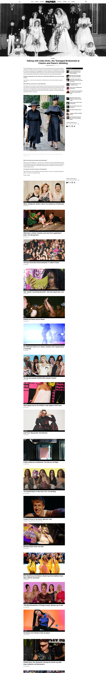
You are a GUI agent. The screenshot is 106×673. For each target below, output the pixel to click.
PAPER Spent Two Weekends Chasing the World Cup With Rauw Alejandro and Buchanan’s (42, 663)
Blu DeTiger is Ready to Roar (75, 109)
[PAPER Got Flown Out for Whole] (44, 306)
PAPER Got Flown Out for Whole (34, 319)
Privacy (75, 180)
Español (73, 1)
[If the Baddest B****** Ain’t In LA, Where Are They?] (68, 84)
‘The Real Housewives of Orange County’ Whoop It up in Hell (43, 605)
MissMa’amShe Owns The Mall (33, 546)
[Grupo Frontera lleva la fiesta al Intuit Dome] (68, 103)
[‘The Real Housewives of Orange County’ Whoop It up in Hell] (44, 592)
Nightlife (59, 1)
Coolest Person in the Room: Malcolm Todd (37, 519)
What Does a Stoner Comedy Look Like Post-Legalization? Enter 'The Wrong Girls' (42, 234)
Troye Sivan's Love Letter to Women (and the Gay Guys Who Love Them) (76, 80)
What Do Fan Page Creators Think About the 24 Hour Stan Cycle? (75, 99)
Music (32, 1)
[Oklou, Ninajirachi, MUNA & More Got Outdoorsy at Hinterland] (44, 191)
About (67, 180)
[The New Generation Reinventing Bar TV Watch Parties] (44, 249)
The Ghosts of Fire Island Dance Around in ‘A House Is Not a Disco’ (76, 92)
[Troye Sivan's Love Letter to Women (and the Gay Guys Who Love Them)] (68, 80)
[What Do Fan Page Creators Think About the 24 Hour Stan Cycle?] (68, 98)
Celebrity (42, 1)
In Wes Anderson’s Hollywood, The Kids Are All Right (40, 462)
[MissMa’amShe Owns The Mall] (44, 533)
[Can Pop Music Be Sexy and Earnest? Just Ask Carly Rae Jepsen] (68, 117)
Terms (78, 180)
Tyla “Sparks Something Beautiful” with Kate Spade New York (43, 292)
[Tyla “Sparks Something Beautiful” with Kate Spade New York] (44, 279)
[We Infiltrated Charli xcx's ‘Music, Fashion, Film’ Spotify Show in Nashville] (44, 334)
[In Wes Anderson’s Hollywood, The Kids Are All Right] (44, 449)
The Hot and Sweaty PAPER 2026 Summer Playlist (39, 378)
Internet (65, 1)
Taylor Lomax (26, 236)
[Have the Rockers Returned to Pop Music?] (68, 106)
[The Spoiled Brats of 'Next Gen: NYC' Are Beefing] (44, 478)
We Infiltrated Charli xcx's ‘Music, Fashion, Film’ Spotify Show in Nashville (43, 347)
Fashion (36, 1)
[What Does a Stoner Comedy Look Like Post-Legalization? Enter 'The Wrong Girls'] (44, 220)
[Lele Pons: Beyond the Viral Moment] (44, 420)
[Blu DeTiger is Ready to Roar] (68, 110)
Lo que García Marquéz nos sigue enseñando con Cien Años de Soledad (75, 72)
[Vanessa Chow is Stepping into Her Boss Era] (68, 88)
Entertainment (27, 260)
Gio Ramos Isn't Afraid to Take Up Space (36, 633)
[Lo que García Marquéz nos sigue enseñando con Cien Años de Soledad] (68, 71)
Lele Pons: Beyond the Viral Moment (35, 433)
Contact (70, 180)
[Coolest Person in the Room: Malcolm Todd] (44, 506)
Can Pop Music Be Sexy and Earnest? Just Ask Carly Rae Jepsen (75, 118)
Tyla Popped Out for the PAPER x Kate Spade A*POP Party (42, 405)
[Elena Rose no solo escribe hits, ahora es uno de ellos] (68, 76)
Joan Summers (26, 493)
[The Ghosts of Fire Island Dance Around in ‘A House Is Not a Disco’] (68, 91)
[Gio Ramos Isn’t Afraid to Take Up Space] (44, 620)
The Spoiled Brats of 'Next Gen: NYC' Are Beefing (39, 491)
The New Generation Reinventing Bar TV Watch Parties (41, 262)
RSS (73, 180)
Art (69, 1)
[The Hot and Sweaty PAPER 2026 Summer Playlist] (44, 365)
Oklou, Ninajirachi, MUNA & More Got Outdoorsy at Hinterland (43, 204)
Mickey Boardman (50, 65)
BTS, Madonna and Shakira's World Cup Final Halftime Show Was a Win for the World (43, 577)
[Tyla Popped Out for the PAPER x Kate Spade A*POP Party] (44, 392)
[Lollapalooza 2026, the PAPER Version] (68, 114)
